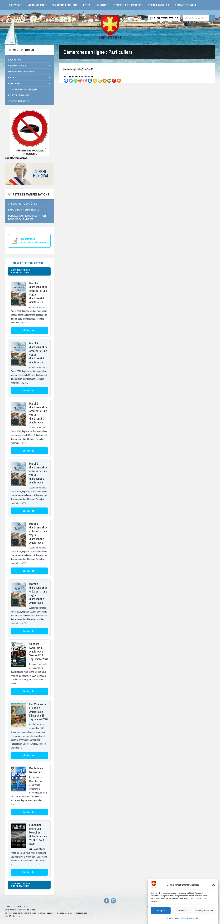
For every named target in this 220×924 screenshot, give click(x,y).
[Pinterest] (114, 81)
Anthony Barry (16, 909)
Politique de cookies (172, 918)
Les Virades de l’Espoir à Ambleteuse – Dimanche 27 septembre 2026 (38, 711)
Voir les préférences (204, 910)
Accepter (161, 910)
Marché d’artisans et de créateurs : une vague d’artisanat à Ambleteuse (38, 292)
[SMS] (100, 81)
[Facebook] (66, 81)
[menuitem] (15, 5)
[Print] (104, 81)
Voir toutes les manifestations (20, 271)
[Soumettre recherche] (212, 18)
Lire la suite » (29, 330)
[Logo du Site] (110, 39)
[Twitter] (71, 81)
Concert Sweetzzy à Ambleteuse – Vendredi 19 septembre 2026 (38, 651)
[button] (213, 884)
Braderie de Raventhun (36, 770)
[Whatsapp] (75, 81)
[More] (119, 81)
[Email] (109, 81)
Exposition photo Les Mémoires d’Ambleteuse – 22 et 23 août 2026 (38, 834)
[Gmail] (85, 81)
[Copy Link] (95, 81)
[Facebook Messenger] (90, 81)
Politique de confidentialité (189, 918)
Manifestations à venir (28, 263)
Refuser (182, 910)
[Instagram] (80, 81)
